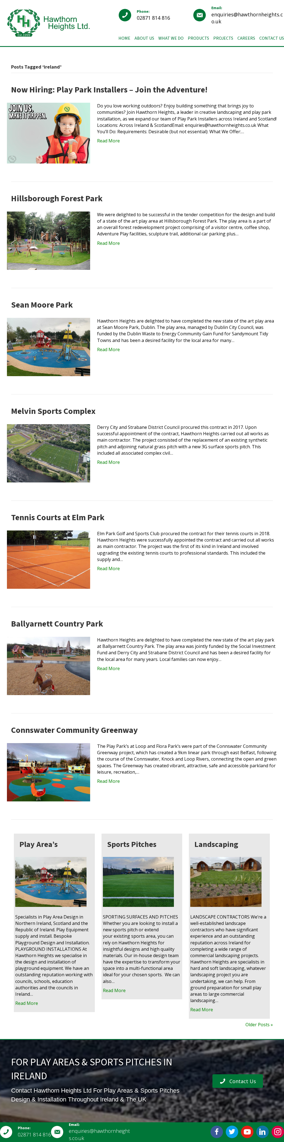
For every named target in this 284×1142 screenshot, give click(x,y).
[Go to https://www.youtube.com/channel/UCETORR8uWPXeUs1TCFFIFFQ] (247, 1132)
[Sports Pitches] (138, 881)
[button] (237, 1081)
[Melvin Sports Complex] (48, 453)
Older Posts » (259, 1025)
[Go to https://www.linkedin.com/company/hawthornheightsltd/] (262, 1132)
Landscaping (216, 844)
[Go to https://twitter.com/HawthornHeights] (232, 1132)
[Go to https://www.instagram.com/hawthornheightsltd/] (278, 1132)
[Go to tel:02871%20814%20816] (153, 15)
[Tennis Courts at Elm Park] (48, 559)
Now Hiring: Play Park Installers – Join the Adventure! (109, 90)
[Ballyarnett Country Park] (48, 665)
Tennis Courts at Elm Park (58, 518)
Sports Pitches (131, 844)
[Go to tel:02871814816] (25, 1132)
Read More (108, 141)
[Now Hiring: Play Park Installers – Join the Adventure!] (48, 133)
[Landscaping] (226, 881)
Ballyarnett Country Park (57, 624)
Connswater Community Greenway (74, 730)
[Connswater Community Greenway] (48, 772)
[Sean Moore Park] (48, 346)
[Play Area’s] (51, 881)
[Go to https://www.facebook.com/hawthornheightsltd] (217, 1132)
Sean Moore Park (42, 305)
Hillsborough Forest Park (57, 199)
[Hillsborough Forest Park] (48, 240)
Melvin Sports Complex (53, 411)
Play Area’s (38, 844)
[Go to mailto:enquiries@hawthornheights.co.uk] (238, 15)
